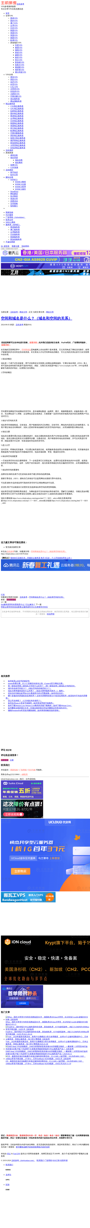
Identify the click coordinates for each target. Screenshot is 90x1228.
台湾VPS (14, 26)
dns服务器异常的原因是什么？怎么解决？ (18, 604)
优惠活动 (14, 201)
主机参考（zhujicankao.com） (23, 1160)
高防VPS (14, 79)
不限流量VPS (15, 96)
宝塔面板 (14, 204)
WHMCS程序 (20, 187)
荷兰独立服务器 (16, 128)
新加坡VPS (19, 62)
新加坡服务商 (16, 239)
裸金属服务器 (16, 101)
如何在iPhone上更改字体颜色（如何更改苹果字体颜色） (31, 703)
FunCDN (16, 1154)
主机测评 (9, 150)
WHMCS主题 (20, 184)
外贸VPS (14, 84)
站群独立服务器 (16, 111)
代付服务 (9, 215)
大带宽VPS (14, 89)
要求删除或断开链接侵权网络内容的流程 (33, 1147)
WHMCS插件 (20, 189)
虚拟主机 (14, 155)
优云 (9, 1154)
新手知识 (14, 172)
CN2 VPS (14, 87)
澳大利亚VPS (20, 72)
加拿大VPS (19, 65)
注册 (12, 760)
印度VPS (18, 45)
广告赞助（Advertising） (16, 217)
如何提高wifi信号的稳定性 (19, 681)
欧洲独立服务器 (16, 131)
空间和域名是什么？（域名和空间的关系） (36, 318)
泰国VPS (18, 48)
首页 (7, 13)
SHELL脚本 (10, 222)
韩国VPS (14, 30)
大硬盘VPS (14, 94)
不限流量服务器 (16, 133)
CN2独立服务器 (16, 106)
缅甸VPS (18, 50)
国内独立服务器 (16, 113)
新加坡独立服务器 (17, 143)
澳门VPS (14, 23)
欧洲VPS (14, 40)
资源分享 (14, 199)
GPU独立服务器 (17, 109)
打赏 (3, 595)
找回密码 (25, 246)
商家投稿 (9, 212)
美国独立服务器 (16, 126)
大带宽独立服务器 (17, 145)
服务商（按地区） (13, 225)
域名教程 (18, 163)
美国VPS (14, 33)
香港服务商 (15, 227)
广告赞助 (35, 325)
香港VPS (14, 18)
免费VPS (14, 165)
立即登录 (4, 760)
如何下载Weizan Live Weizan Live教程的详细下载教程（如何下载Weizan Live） (40, 706)
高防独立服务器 (16, 136)
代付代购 (32, 770)
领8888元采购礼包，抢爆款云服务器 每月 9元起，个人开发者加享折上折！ (41, 558)
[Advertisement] (45, 293)
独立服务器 (10, 104)
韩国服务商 (15, 237)
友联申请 (64, 1160)
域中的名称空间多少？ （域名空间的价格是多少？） (30, 688)
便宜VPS (14, 77)
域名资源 (14, 158)
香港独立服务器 (16, 116)
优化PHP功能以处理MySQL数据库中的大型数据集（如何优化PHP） (36, 693)
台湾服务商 (15, 232)
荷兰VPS (18, 60)
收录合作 (9, 220)
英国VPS (14, 35)
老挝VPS (18, 52)
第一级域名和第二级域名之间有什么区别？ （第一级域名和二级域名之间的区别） (42, 686)
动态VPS (14, 82)
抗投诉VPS (14, 91)
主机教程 (9, 170)
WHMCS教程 (20, 182)
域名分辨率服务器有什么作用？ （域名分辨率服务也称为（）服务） (36, 691)
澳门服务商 (15, 230)
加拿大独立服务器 (17, 138)
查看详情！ (34, 342)
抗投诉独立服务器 (17, 148)
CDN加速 (14, 167)
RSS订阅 (56, 1160)
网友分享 (23, 312)
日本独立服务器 (16, 121)
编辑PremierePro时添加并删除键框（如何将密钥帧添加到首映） (34, 710)
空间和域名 (26, 350)
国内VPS (14, 21)
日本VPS (14, 28)
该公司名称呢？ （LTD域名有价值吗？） (25, 701)
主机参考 (20, 4)
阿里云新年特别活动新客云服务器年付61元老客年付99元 (24, 607)
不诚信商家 (10, 242)
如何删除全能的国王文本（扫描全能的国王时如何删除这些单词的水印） (38, 708)
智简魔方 (14, 206)
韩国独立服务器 (16, 123)
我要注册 (15, 246)
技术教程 (14, 196)
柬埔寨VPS (19, 67)
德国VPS (14, 38)
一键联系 (24, 774)
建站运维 (9, 177)
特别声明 (50, 614)
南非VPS (18, 57)
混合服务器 (15, 99)
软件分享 (14, 175)
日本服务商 (15, 234)
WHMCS (13, 180)
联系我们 (40, 1160)
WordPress (14, 191)
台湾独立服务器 (16, 118)
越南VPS (18, 55)
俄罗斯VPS (19, 70)
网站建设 (14, 194)
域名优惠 (18, 160)
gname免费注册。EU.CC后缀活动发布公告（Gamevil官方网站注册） (36, 683)
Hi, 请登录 (5, 246)
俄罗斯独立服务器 (17, 140)
